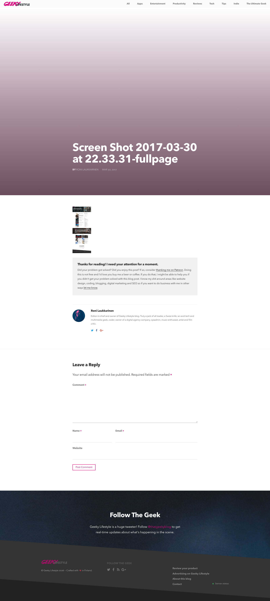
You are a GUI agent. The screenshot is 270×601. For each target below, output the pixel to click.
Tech (212, 4)
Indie (236, 4)
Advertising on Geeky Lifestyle (190, 574)
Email (119, 431)
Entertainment (157, 4)
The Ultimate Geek (256, 4)
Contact (177, 584)
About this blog (181, 579)
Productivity (179, 4)
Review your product (185, 568)
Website (77, 448)
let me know (90, 288)
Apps (140, 4)
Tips (224, 4)
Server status (222, 584)
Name (76, 431)
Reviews (197, 4)
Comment (79, 385)
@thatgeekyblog (159, 527)
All (128, 4)
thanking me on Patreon (169, 270)
